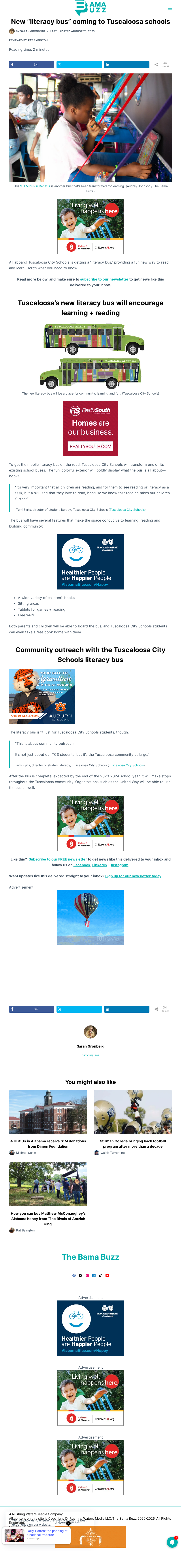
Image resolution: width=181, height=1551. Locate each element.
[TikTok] (100, 1275)
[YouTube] (107, 1275)
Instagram (119, 865)
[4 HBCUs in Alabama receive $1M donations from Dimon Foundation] (48, 1112)
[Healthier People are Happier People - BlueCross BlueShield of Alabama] (90, 561)
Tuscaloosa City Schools (127, 509)
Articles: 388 (90, 1055)
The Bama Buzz (90, 1256)
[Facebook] (74, 1275)
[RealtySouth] (90, 428)
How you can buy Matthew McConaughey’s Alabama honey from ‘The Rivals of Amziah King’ (48, 1218)
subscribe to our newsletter (104, 279)
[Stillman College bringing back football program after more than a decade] (133, 1112)
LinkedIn (99, 865)
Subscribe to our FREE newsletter (58, 859)
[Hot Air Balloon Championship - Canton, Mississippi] (90, 917)
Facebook (82, 865)
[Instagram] (87, 1275)
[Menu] (170, 8)
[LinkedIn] (94, 1275)
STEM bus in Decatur (35, 186)
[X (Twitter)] (80, 1275)
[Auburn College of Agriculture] (42, 696)
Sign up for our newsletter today (133, 876)
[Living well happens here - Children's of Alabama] (90, 226)
